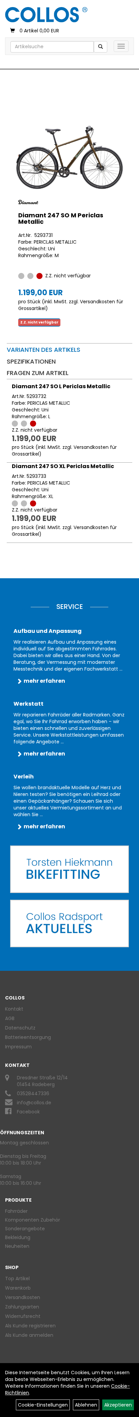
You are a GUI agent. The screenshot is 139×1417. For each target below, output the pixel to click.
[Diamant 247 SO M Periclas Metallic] (69, 157)
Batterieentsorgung (28, 1037)
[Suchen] (100, 47)
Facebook (28, 1111)
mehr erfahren (44, 681)
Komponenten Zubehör (32, 1219)
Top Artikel (17, 1278)
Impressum (18, 1046)
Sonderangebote (25, 1228)
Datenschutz (20, 1027)
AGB (10, 1018)
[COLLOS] (46, 14)
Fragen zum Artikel (37, 373)
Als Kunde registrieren (30, 1325)
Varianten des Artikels (43, 349)
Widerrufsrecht (22, 1316)
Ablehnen (86, 1404)
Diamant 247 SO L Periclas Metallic (61, 386)
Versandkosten (22, 1297)
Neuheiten (17, 1246)
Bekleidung (17, 1237)
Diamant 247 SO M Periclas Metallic (60, 218)
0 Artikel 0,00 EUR (39, 30)
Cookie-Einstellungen (43, 1404)
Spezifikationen (31, 361)
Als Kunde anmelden (29, 1335)
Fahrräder (16, 1211)
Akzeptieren (118, 1404)
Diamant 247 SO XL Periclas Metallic (63, 466)
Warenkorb (18, 1288)
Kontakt (14, 1009)
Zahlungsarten (22, 1306)
